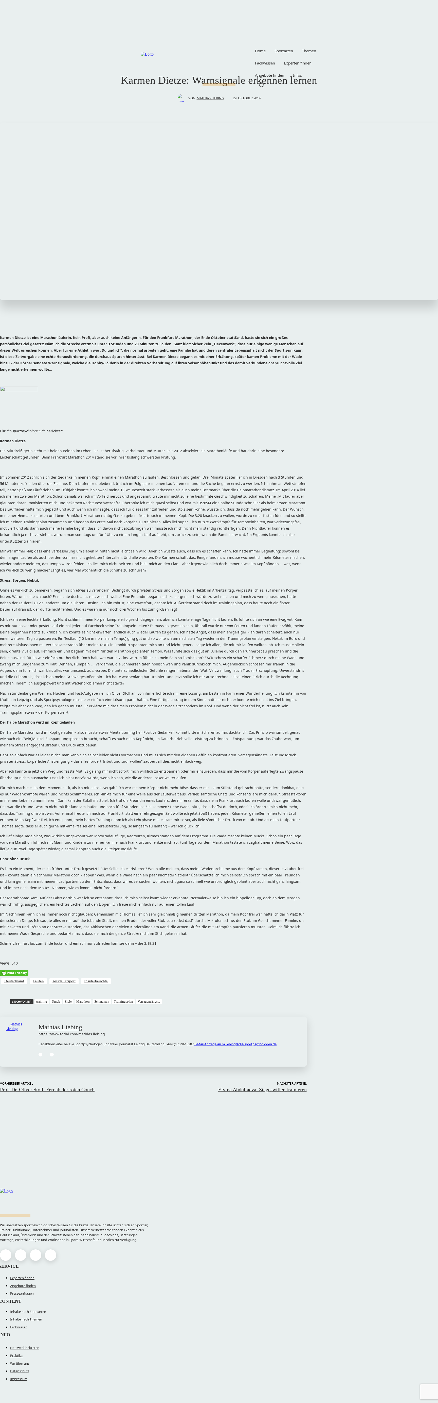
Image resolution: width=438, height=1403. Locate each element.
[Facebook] (5, 1255)
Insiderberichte (96, 981)
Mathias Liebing (210, 98)
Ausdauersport (64, 981)
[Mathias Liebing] (183, 98)
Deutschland (14, 981)
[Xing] (52, 1054)
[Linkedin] (40, 1054)
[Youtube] (50, 1255)
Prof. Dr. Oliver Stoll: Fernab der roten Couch (47, 1089)
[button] (261, 85)
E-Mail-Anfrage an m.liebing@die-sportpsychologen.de (235, 1044)
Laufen (38, 981)
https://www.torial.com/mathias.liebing (72, 1034)
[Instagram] (20, 1255)
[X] (35, 1255)
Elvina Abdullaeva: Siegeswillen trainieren (262, 1089)
